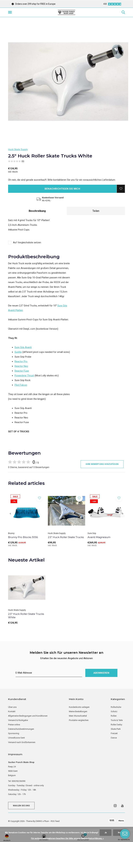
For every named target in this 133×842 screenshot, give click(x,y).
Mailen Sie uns (21, 805)
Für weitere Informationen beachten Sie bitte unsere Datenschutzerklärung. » (67, 838)
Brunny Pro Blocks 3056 (23, 537)
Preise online (14, 724)
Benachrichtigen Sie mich (62, 188)
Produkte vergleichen (79, 720)
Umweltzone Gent (16, 738)
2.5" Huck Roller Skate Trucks (66, 537)
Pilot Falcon (21, 385)
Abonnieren (101, 672)
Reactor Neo (21, 366)
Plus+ (46, 821)
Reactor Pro (21, 361)
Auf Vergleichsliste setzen (27, 242)
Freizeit (114, 733)
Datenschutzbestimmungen (21, 729)
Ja (105, 832)
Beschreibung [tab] (37, 210)
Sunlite (18, 352)
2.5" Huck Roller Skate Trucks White (26, 615)
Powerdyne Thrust (24, 375)
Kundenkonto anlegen (79, 707)
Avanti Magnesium (99, 537)
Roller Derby (116, 724)
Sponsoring (13, 733)
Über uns (12, 707)
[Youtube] (122, 805)
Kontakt (11, 711)
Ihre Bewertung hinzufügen (102, 464)
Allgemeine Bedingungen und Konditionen (28, 716)
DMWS (39, 821)
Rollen (114, 716)
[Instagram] (115, 805)
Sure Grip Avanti (23, 347)
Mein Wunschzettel (78, 716)
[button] (10, 12)
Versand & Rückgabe (18, 720)
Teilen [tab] (95, 210)
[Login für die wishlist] (121, 189)
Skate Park (116, 729)
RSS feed (55, 821)
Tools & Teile (117, 720)
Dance (114, 738)
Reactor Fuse (22, 370)
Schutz (114, 711)
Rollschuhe (116, 707)
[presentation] (10, 514)
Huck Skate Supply (18, 149)
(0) (23, 161)
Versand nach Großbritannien (21, 742)
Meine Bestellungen (78, 711)
